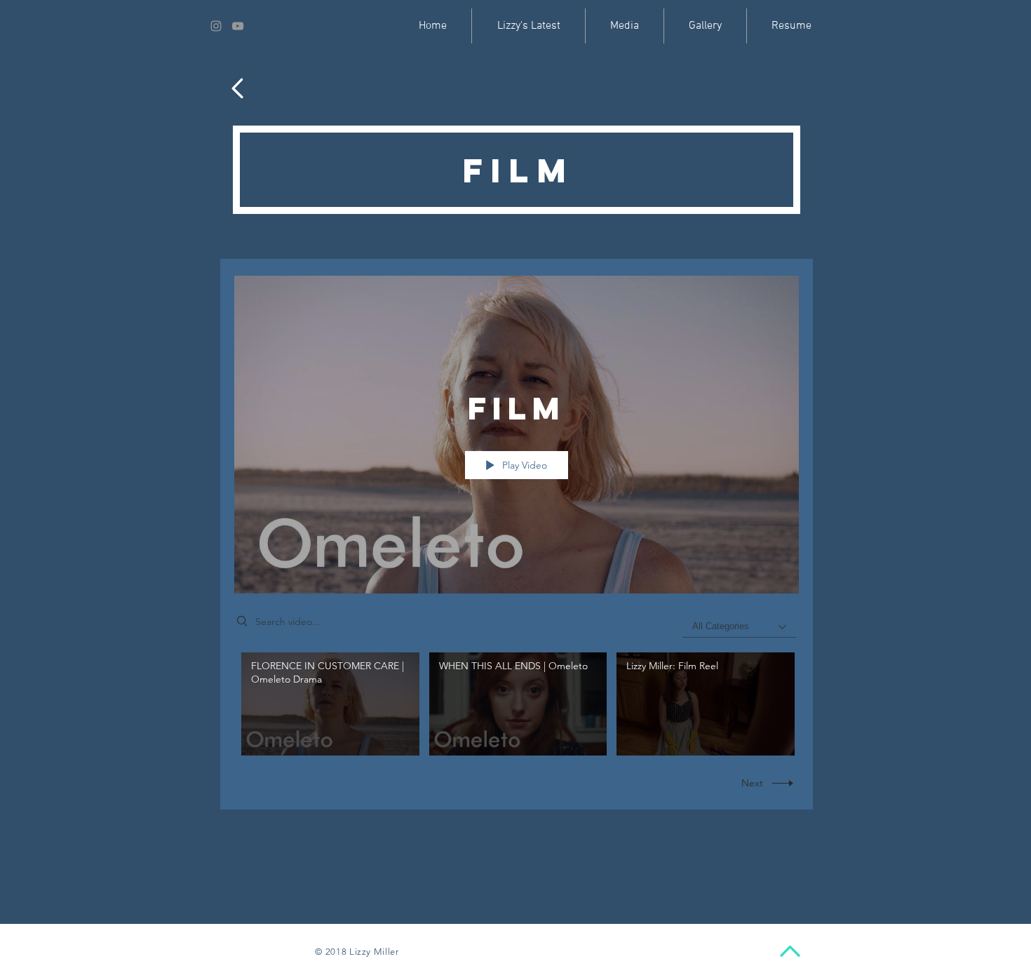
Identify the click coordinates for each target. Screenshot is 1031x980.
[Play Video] (330, 704)
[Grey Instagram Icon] (216, 26)
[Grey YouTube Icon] (238, 26)
